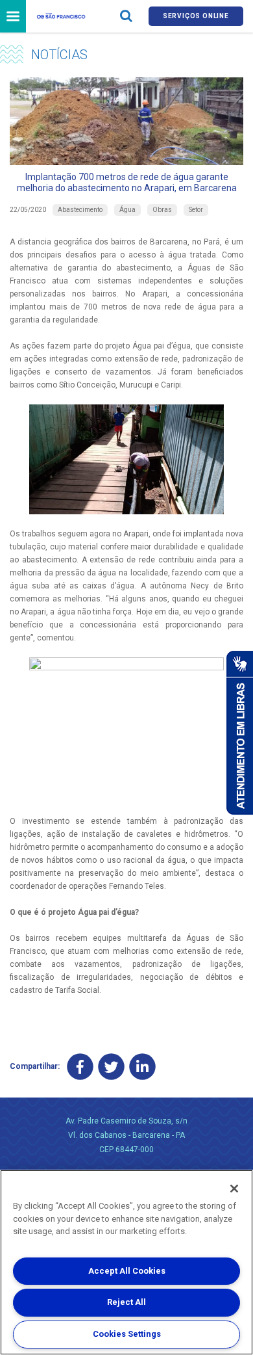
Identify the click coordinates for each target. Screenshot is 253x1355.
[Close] (234, 1188)
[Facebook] (80, 1066)
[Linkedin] (142, 1066)
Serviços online (196, 16)
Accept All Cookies (126, 1271)
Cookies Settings (127, 1334)
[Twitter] (111, 1066)
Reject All (126, 1302)
